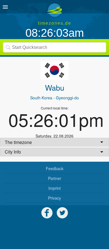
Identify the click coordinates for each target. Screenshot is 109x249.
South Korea (41, 97)
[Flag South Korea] (54, 70)
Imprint (54, 188)
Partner (54, 178)
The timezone (18, 142)
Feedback (54, 168)
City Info (13, 152)
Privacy (54, 198)
